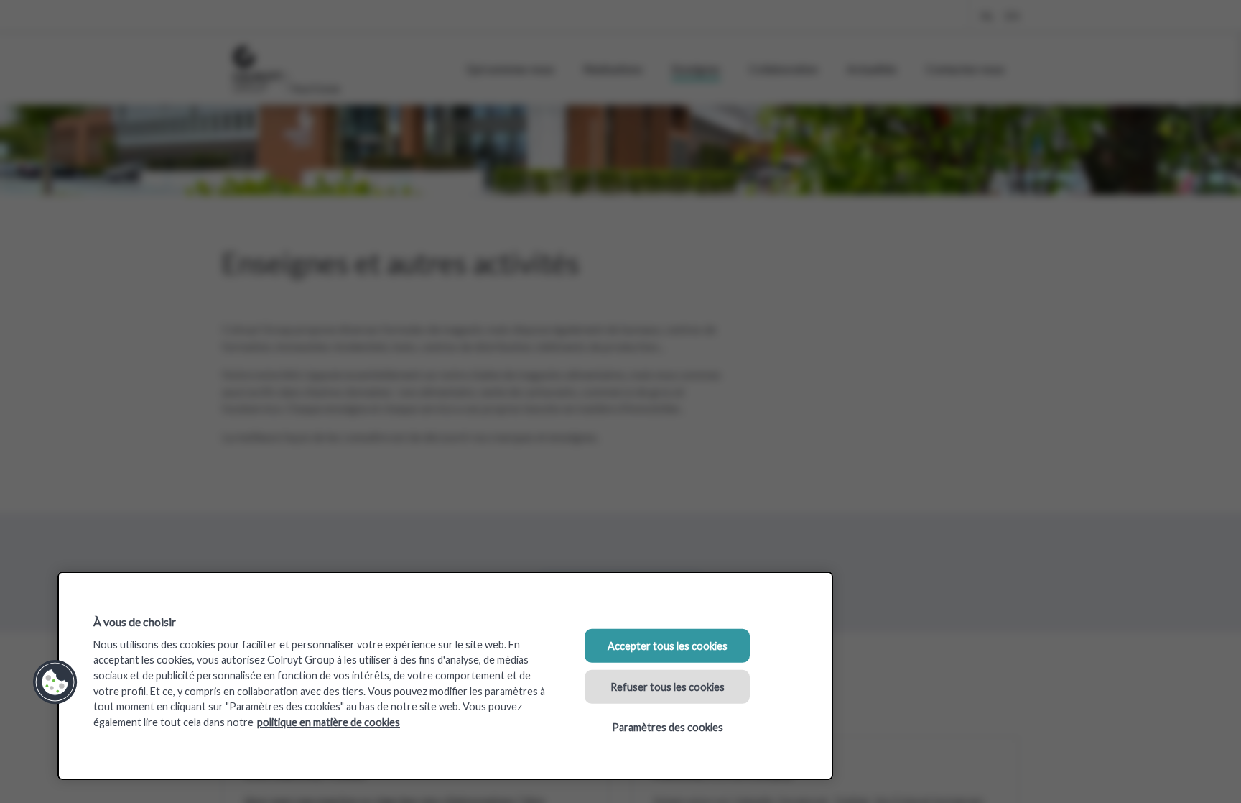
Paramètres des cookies (667, 727)
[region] (445, 676)
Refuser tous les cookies (667, 686)
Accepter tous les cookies (668, 646)
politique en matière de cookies (328, 722)
